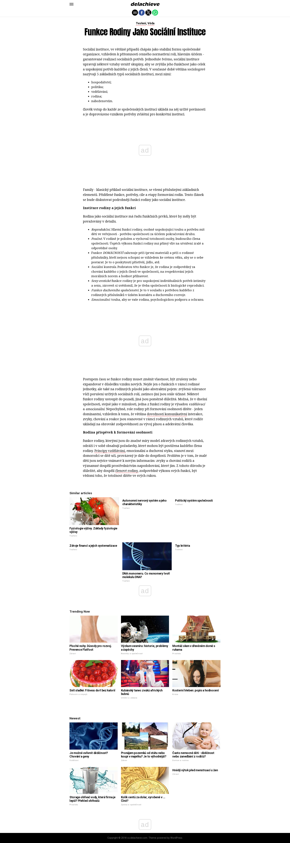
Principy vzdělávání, (110, 450)
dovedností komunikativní (167, 414)
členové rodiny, (126, 470)
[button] (71, 4)
